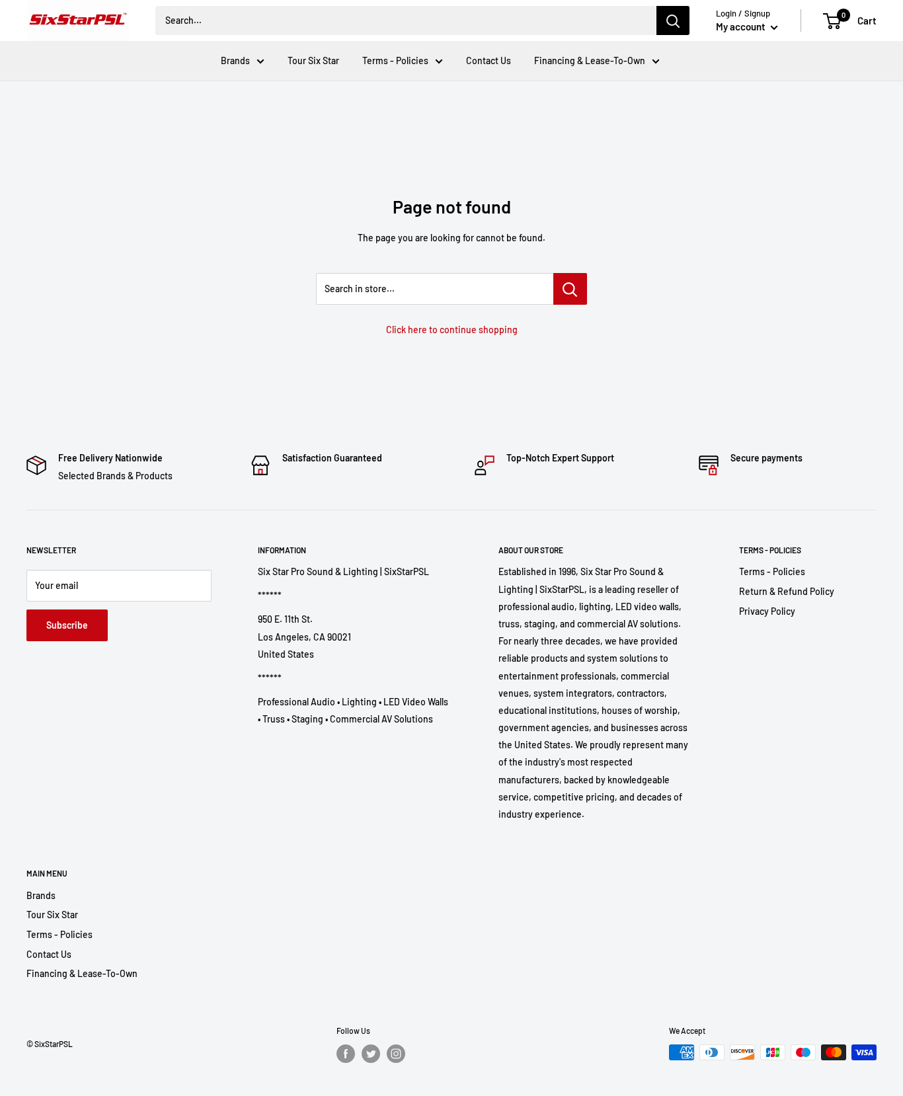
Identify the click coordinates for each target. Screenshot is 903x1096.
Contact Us (488, 60)
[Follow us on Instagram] (396, 1053)
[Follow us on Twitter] (371, 1053)
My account (741, 26)
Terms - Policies (395, 60)
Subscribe (67, 625)
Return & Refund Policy (786, 591)
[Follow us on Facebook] (345, 1053)
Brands (235, 60)
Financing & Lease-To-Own (589, 60)
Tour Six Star (313, 60)
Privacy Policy (767, 611)
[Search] (672, 20)
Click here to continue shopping (452, 329)
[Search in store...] (570, 289)
